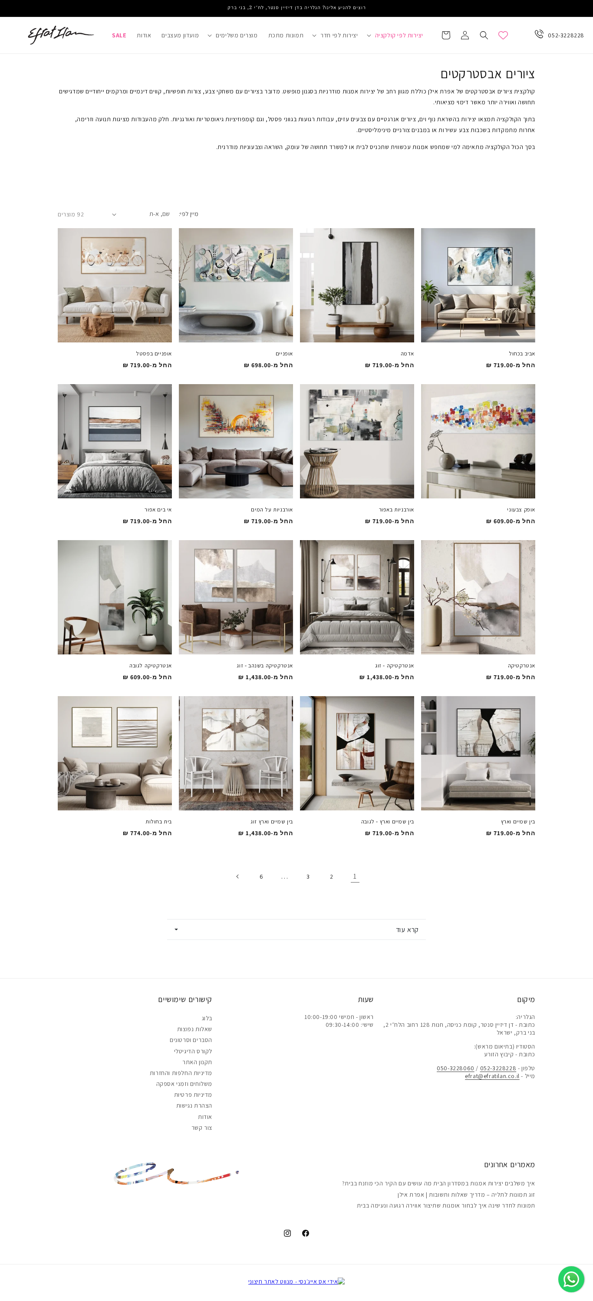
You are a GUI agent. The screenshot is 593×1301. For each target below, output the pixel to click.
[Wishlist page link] (503, 35)
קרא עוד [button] (407, 929)
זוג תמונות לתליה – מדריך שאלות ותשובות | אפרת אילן (466, 1194)
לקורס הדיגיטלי (193, 1051)
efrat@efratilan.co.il (492, 1076)
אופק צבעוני (521, 509)
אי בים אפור (158, 509)
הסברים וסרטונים (191, 1040)
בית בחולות (158, 821)
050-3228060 (455, 1068)
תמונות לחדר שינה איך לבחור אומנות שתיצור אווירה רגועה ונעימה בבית (446, 1205)
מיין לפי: (189, 214)
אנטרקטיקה (521, 665)
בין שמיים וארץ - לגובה (387, 821)
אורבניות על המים (272, 509)
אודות (205, 1117)
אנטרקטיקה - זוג (394, 665)
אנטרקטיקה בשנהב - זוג (265, 665)
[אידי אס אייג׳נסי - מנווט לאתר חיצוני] (296, 1281)
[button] (395, 35)
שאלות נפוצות (194, 1029)
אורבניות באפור (396, 509)
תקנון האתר (197, 1062)
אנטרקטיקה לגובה (150, 665)
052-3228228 (566, 35)
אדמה (407, 353)
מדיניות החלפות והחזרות (181, 1073)
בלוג (207, 1018)
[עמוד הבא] (237, 876)
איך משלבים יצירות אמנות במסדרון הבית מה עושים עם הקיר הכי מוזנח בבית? (438, 1183)
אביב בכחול (522, 353)
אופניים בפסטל (154, 353)
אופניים (284, 353)
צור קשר (201, 1128)
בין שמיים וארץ (518, 821)
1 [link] (355, 876)
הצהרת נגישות (194, 1105)
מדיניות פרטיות (193, 1095)
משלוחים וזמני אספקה (184, 1084)
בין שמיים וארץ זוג (271, 821)
